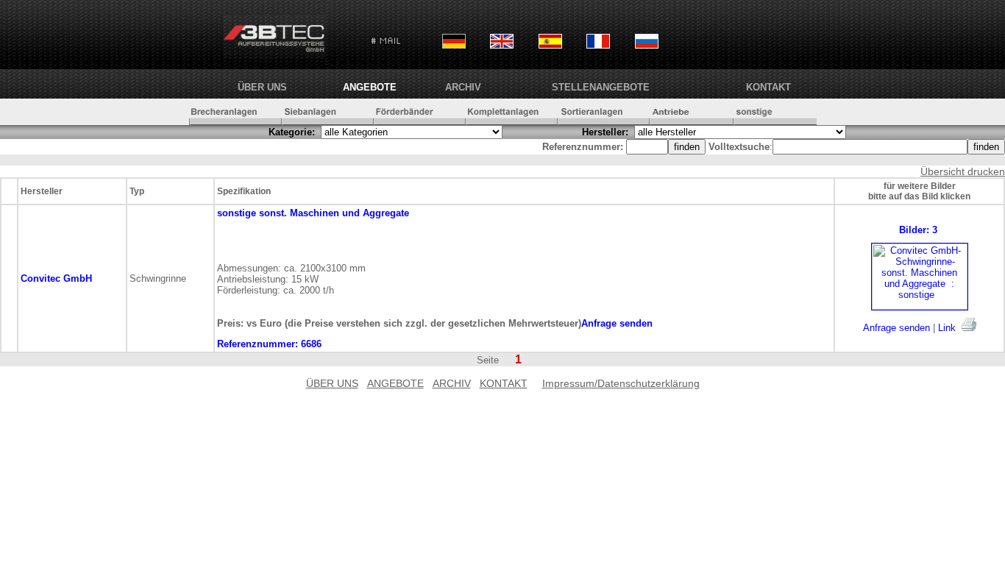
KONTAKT (768, 87)
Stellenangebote (601, 87)
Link (947, 327)
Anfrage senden (896, 327)
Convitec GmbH (56, 278)
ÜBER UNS (262, 87)
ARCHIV (463, 87)
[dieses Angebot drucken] (969, 324)
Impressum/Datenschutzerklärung (621, 383)
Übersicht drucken (962, 171)
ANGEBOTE (370, 87)
